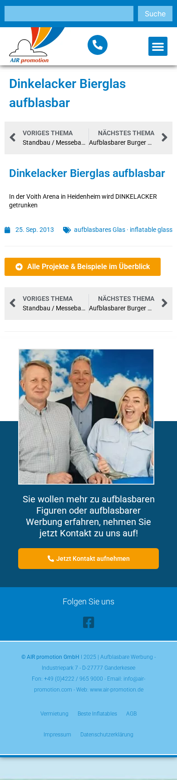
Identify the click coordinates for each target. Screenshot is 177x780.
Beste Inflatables (97, 714)
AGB (131, 714)
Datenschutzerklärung (106, 734)
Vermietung (54, 714)
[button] (157, 46)
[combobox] (69, 13)
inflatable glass (151, 229)
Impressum (57, 734)
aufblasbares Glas (99, 229)
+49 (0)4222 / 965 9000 (73, 679)
